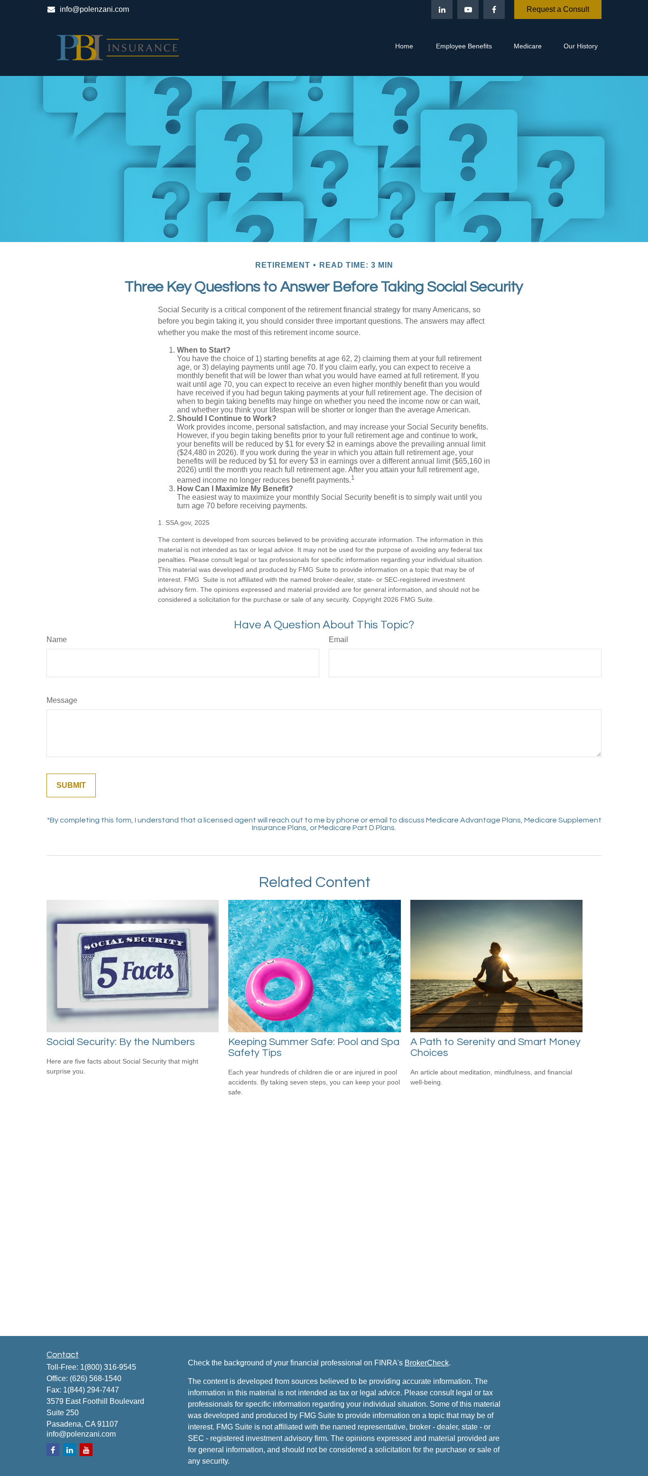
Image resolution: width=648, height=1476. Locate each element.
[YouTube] (468, 9)
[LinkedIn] (442, 9)
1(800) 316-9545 (108, 1367)
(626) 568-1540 (95, 1378)
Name (56, 639)
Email (338, 639)
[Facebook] (494, 9)
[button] (404, 47)
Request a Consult (558, 9)
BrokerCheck (427, 1363)
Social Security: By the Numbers (120, 1042)
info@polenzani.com (94, 9)
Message (61, 700)
